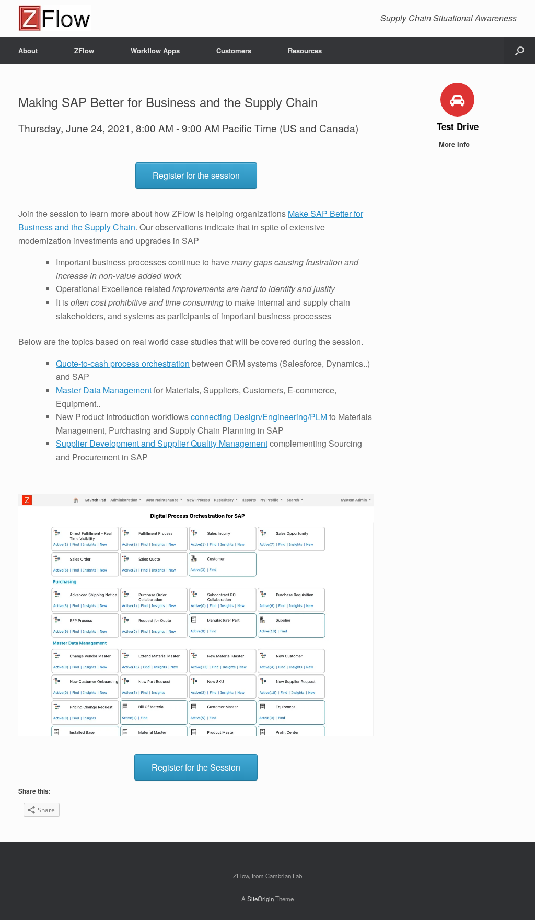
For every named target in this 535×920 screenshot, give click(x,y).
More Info (455, 144)
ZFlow (84, 50)
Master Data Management (104, 390)
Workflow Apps (155, 50)
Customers (233, 50)
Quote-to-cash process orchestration (123, 363)
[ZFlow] (54, 18)
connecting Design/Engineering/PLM (259, 417)
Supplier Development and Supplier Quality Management (162, 443)
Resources (305, 50)
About (28, 50)
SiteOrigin (260, 898)
